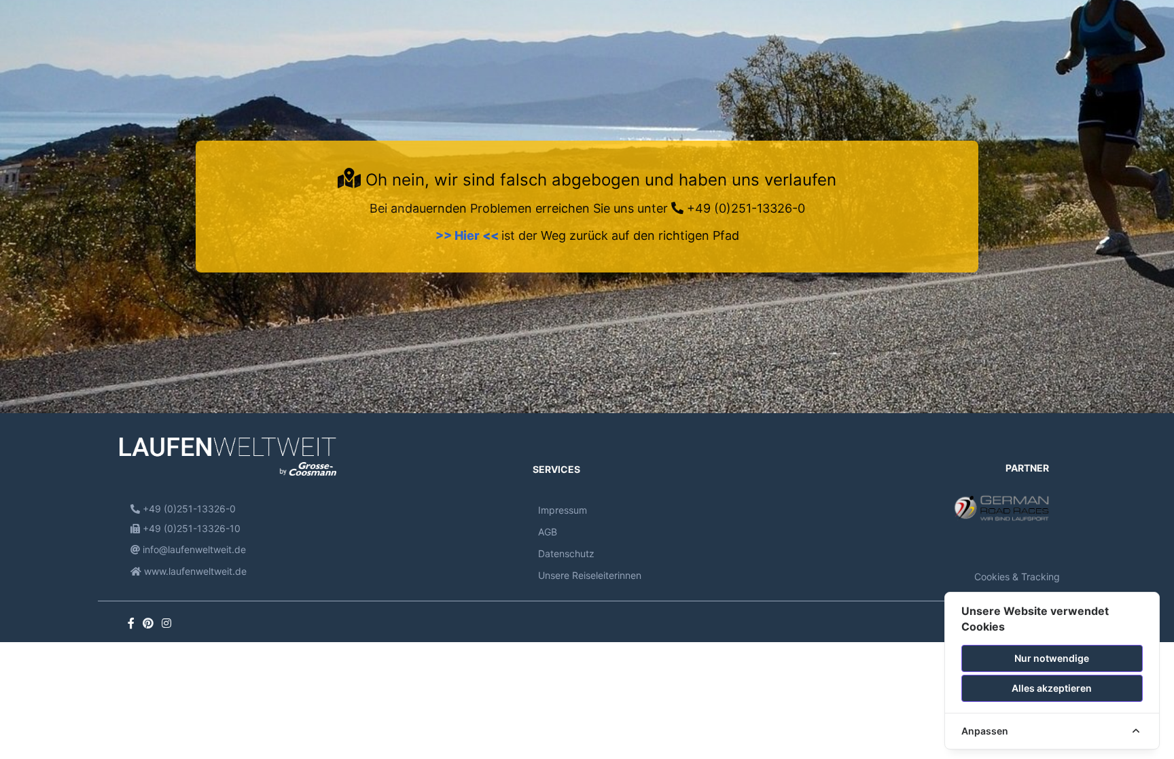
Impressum (562, 510)
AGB (547, 531)
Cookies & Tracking (1017, 576)
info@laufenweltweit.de (193, 549)
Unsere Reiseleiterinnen (589, 575)
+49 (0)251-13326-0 (744, 208)
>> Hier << (468, 235)
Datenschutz (566, 553)
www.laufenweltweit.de (194, 571)
